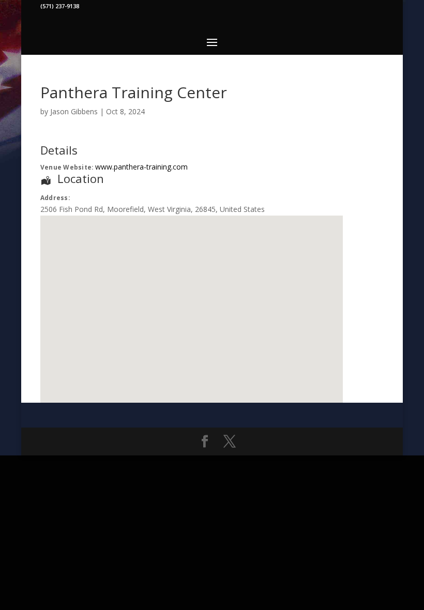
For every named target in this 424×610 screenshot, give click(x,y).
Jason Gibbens (74, 111)
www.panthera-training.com (141, 167)
